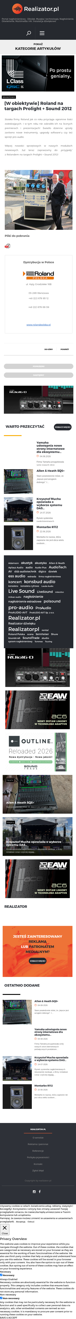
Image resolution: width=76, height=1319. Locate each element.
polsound (52, 601)
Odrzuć (31, 1221)
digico (42, 571)
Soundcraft (14, 638)
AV (10, 571)
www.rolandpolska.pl (39, 324)
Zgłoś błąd (38, 1170)
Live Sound (21, 591)
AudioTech (57, 567)
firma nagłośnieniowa (50, 576)
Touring (48, 641)
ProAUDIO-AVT (17, 612)
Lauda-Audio (47, 586)
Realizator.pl (24, 618)
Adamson (13, 563)
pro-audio (20, 607)
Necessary (8, 1275)
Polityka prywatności (38, 1157)
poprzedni (39, 366)
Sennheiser (42, 634)
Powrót (65, 349)
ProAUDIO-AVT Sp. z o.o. (42, 612)
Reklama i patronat (38, 1144)
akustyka (41, 562)
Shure (54, 634)
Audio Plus (40, 567)
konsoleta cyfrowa (30, 586)
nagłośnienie (33, 596)
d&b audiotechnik (25, 571)
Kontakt (38, 1164)
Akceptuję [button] (20, 1221)
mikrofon (59, 592)
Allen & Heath (57, 563)
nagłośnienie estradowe (24, 601)
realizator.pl (45, 1180)
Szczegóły (5, 1208)
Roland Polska (16, 634)
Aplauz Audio (15, 567)
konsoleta (13, 586)
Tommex (39, 641)
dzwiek (52, 571)
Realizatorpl (23, 629)
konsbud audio (39, 581)
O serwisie (38, 1137)
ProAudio (43, 608)
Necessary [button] (5, 1271)
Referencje (38, 1151)
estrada (32, 576)
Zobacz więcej (37, 961)
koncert (15, 582)
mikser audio (14, 597)
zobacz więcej (62, 427)
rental (45, 630)
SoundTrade (31, 637)
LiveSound (45, 591)
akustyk (27, 562)
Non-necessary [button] (8, 1294)
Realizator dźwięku (21, 623)
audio (29, 567)
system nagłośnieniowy (20, 641)
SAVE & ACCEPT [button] (8, 1317)
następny (38, 375)
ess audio (16, 576)
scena (30, 634)
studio (45, 638)
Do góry (49, 349)
